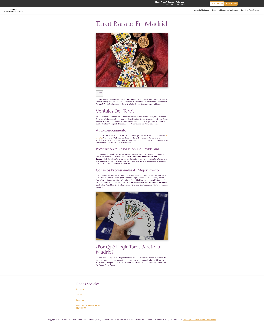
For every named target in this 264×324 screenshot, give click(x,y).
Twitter (79, 294)
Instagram (80, 300)
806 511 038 (232, 3)
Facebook (80, 289)
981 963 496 (218, 3)
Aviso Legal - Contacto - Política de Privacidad (199, 320)
